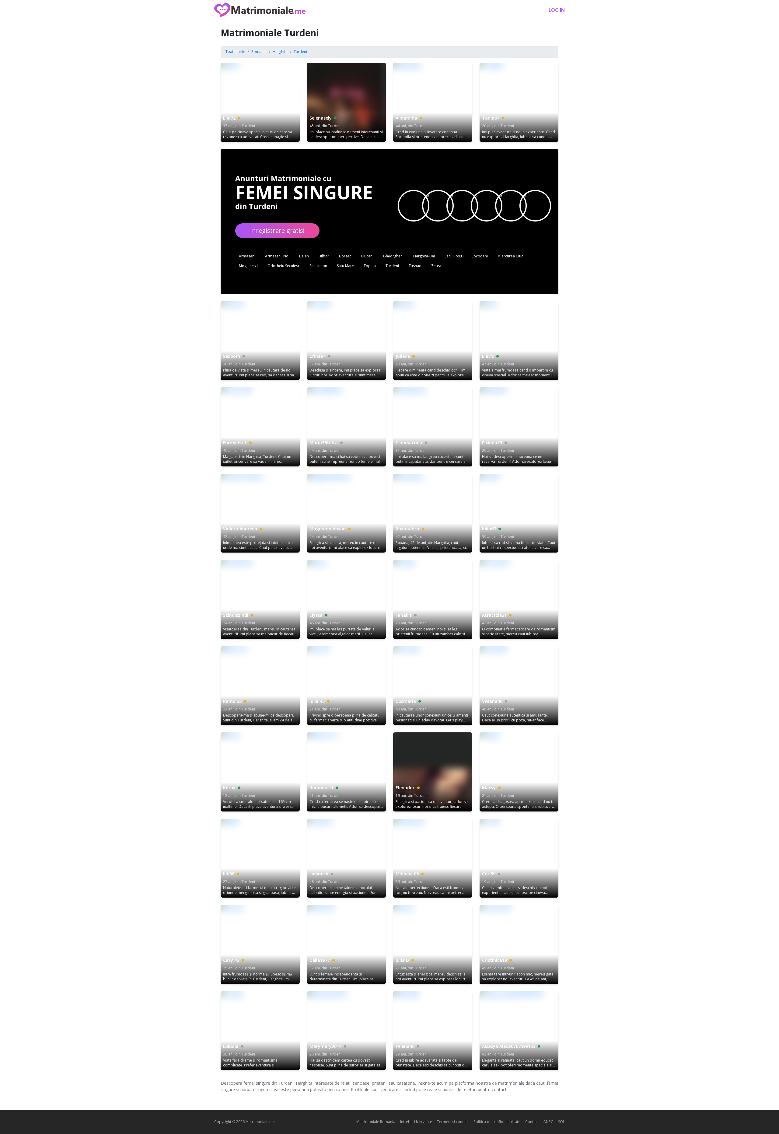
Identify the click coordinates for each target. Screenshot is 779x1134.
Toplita (370, 265)
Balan (304, 256)
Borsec (345, 256)
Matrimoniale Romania (375, 1121)
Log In (557, 10)
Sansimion (318, 265)
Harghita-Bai (424, 256)
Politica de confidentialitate (496, 1121)
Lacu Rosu (453, 256)
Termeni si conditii (453, 1121)
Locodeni (480, 256)
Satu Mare (345, 265)
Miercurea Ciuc (510, 256)
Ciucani (367, 256)
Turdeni (300, 51)
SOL (561, 1121)
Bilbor (324, 256)
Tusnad (415, 265)
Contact (532, 1121)
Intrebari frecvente (416, 1121)
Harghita (280, 51)
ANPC (548, 1121)
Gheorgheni (393, 256)
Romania (259, 51)
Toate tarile (235, 51)
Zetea (436, 265)
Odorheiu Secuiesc (283, 265)
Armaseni (247, 256)
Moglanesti (248, 265)
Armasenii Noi (277, 256)
